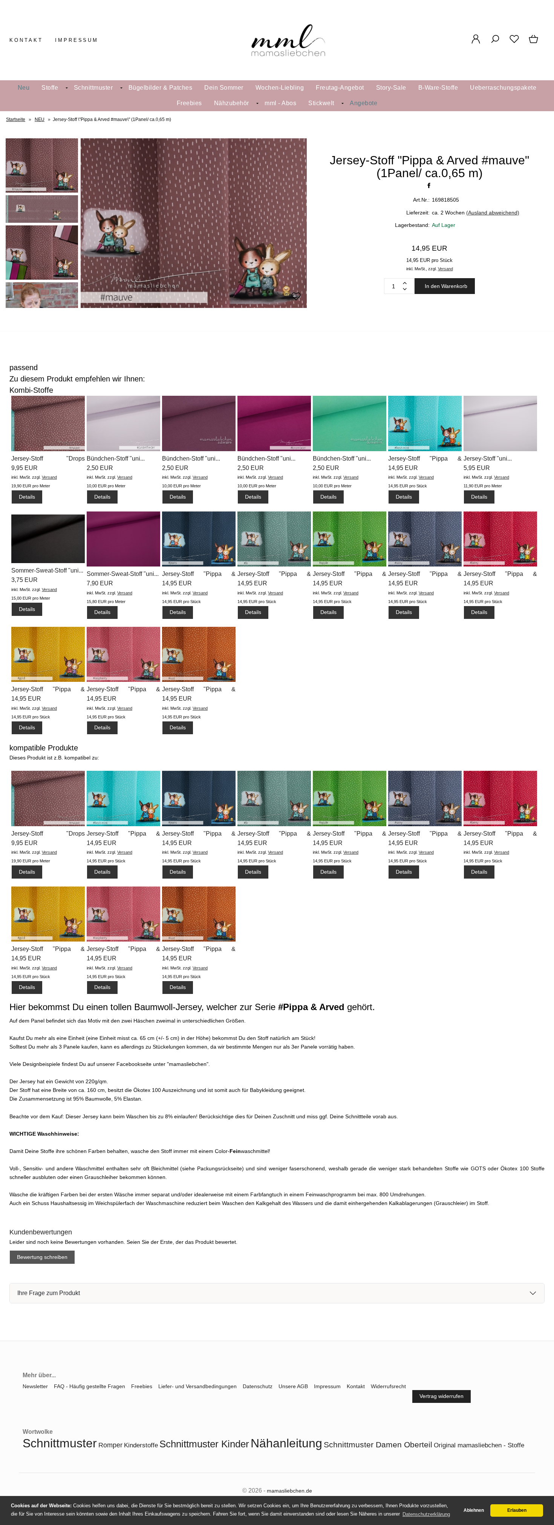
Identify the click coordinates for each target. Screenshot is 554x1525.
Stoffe (49, 87)
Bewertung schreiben (42, 1257)
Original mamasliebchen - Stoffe (479, 1445)
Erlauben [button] (516, 1510)
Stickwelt (321, 103)
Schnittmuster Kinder (204, 1444)
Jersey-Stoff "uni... (488, 458)
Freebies (189, 103)
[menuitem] (24, 88)
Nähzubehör (231, 103)
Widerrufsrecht (388, 1386)
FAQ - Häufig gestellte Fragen (89, 1386)
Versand (445, 268)
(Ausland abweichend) (492, 213)
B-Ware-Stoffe (438, 87)
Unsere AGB (293, 1386)
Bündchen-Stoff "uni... (116, 458)
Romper (110, 1445)
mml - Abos (280, 103)
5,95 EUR (477, 468)
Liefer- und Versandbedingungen (197, 1386)
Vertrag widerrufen (441, 1396)
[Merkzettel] (514, 43)
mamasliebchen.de (289, 1491)
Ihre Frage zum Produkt (48, 1293)
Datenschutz (257, 1386)
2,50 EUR (100, 468)
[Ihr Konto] (475, 43)
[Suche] (495, 43)
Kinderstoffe (141, 1445)
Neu (24, 87)
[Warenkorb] (534, 43)
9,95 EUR (24, 468)
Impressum (77, 40)
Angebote (363, 103)
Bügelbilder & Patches (161, 87)
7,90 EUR (100, 583)
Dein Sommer (223, 87)
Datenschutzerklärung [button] (426, 1514)
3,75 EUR (24, 580)
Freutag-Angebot (340, 87)
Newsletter (35, 1386)
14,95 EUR (403, 468)
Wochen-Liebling (280, 87)
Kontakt (26, 40)
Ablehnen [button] (474, 1510)
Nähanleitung (286, 1443)
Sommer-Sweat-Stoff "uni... (47, 570)
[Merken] (296, 300)
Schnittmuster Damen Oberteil (378, 1444)
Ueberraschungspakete (503, 87)
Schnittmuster (93, 87)
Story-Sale (391, 87)
